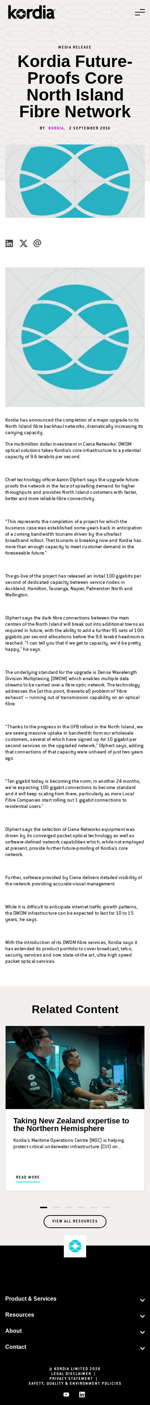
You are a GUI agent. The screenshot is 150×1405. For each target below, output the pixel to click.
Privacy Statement (75, 1379)
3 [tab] (68, 1207)
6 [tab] (106, 1207)
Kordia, (57, 129)
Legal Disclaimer (75, 1374)
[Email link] (37, 243)
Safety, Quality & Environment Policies (75, 1384)
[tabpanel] (75, 1108)
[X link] (23, 243)
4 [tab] (81, 1207)
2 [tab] (56, 1207)
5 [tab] (93, 1207)
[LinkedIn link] (9, 243)
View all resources (75, 1222)
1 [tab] (43, 1207)
